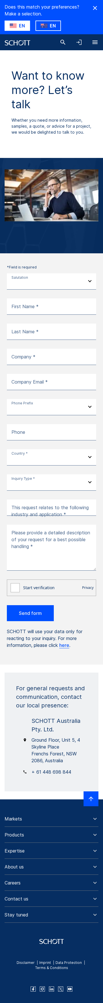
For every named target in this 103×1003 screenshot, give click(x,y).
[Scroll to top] (91, 798)
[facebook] (33, 989)
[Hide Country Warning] (95, 8)
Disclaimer (26, 962)
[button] (51, 819)
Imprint (45, 962)
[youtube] (69, 989)
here (64, 645)
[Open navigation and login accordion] (79, 42)
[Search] (63, 42)
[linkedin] (51, 989)
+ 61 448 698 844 (51, 772)
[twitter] (60, 989)
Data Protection (69, 962)
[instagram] (42, 989)
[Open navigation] (95, 42)
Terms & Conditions (51, 968)
